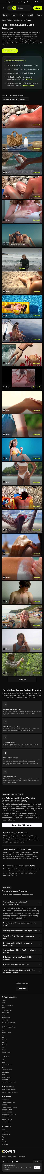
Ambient (4, 1047)
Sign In (37, 8)
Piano (3, 1037)
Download (36, 125)
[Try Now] (38, 2)
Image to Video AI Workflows (9, 1092)
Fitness (3, 1007)
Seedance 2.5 (5, 1099)
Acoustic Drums (6, 1052)
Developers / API (6, 1134)
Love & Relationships (7, 1005)
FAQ (3, 1139)
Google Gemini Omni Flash (9, 1114)
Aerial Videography (7, 1010)
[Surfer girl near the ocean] (22, 259)
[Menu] (3, 8)
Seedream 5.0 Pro (6, 1117)
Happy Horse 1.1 (6, 1122)
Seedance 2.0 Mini (7, 1112)
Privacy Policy (12, 1156)
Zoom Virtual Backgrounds (9, 1022)
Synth (3, 1030)
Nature (3, 1000)
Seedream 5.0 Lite (7, 1119)
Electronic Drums (6, 1032)
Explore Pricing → (28, 85)
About (3, 1129)
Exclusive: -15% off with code (16, 245)
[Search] (14, 8)
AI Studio (29, 79)
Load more (22, 680)
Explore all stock (10, 51)
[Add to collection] (39, 250)
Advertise (4, 1142)
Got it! (37, 1167)
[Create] (9, 8)
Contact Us (22, 989)
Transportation (6, 1017)
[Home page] (8, 1151)
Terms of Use (21, 1156)
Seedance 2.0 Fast (7, 1109)
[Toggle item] (40, 903)
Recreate (22, 268)
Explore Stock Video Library (22, 825)
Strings (4, 1049)
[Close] (41, 2)
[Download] (39, 268)
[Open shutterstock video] (22, 235)
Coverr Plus (5, 1132)
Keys (3, 1035)
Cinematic (4, 1040)
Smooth (4, 1042)
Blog (3, 1137)
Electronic (4, 1045)
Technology (5, 1020)
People (3, 1002)
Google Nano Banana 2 (8, 1102)
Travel (3, 1015)
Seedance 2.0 (5, 1104)
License (4, 1156)
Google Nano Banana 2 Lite (9, 1107)
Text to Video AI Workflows (9, 1089)
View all (39, 15)
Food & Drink (5, 1012)
